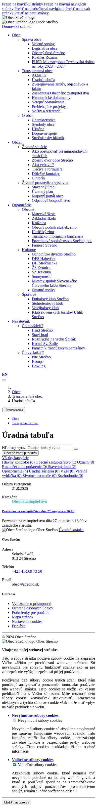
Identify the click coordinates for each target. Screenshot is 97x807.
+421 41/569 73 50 (27, 571)
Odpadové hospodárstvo (51, 200)
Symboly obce (43, 124)
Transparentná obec (37, 71)
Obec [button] (16, 35)
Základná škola (44, 218)
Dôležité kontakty (46, 173)
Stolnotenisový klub (47, 303)
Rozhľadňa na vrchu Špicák (54, 339)
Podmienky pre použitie (30, 612)
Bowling (39, 366)
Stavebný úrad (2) (62, 467)
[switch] (14, 720)
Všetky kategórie (15, 458)
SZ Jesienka (41, 272)
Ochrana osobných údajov (32, 608)
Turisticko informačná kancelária (57, 236)
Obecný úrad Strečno (48, 53)
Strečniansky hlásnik (48, 138)
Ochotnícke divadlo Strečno (54, 254)
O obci (27, 115)
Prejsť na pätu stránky (31, 13)
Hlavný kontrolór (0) (19, 462)
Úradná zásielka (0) (44, 471)
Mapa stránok (22, 617)
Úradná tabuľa (43, 80)
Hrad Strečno (42, 330)
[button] (5, 374)
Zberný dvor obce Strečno (52, 160)
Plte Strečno (41, 357)
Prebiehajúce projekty (49, 106)
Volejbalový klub (45, 308)
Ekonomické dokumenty (51, 97)
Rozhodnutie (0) (70, 475)
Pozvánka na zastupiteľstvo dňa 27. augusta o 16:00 (38, 511)
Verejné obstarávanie (48, 102)
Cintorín (38, 178)
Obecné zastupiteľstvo (20, 453)
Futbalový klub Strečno (50, 299)
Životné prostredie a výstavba (45, 182)
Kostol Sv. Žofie (45, 343)
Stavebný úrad (43, 187)
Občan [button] (17, 142)
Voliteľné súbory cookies (37, 765)
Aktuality (39, 75)
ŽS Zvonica (41, 267)
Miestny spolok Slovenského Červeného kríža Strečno (54, 283)
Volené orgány (43, 44)
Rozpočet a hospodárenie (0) (25, 467)
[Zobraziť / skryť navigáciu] (4, 380)
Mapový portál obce (47, 196)
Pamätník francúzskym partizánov (58, 348)
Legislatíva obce (44, 48)
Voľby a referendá (46, 111)
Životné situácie (34, 147)
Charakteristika (43, 120)
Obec (16, 392)
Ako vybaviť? (43, 165)
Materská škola (43, 214)
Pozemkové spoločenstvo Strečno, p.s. (62, 241)
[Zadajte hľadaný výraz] (76, 449)
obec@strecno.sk (25, 584)
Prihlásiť (18, 626)
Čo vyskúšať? (33, 352)
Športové (29, 294)
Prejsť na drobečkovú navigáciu (39, 8)
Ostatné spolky (43, 290)
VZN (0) (67, 471)
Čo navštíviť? (32, 326)
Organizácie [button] (21, 205)
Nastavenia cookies (27, 621)
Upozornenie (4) (15, 471)
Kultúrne (29, 250)
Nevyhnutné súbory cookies (40, 720)
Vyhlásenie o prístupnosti (31, 603)
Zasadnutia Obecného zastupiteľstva (60, 93)
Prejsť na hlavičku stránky (22, 4)
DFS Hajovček (43, 258)
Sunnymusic (41, 276)
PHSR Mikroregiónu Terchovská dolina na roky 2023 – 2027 (63, 64)
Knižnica (39, 223)
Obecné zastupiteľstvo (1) (56, 462)
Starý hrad (40, 335)
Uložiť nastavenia (16, 802)
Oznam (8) (85, 462)
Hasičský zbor (43, 232)
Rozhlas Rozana (44, 57)
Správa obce (31, 39)
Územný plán (42, 191)
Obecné (28, 209)
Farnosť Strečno (44, 245)
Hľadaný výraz (14, 447)
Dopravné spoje (44, 133)
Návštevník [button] (21, 321)
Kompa (38, 361)
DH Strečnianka (44, 263)
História (38, 129)
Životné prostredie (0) (39, 475)
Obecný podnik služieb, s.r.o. (55, 227)
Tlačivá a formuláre (47, 169)
